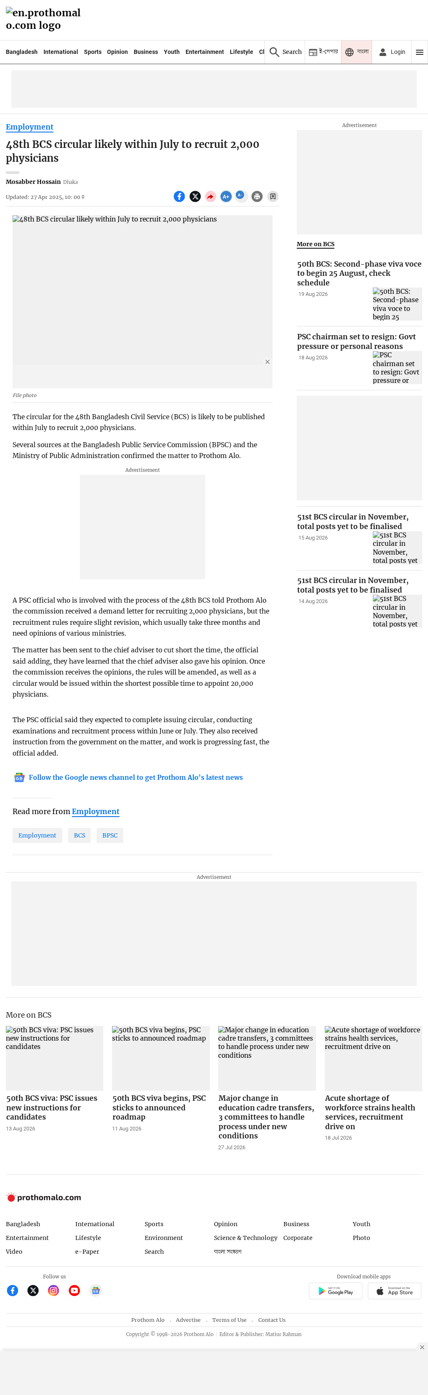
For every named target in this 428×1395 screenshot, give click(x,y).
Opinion (117, 51)
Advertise (188, 1320)
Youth (172, 51)
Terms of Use (229, 1320)
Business (146, 51)
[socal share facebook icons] (180, 201)
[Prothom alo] (46, 20)
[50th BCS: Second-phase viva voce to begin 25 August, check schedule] (397, 304)
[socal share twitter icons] (196, 201)
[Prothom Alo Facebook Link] (16, 1291)
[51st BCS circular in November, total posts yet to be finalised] (397, 547)
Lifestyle (241, 51)
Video (14, 1251)
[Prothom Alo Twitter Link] (36, 1291)
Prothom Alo (148, 1320)
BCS (79, 835)
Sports (93, 51)
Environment (164, 1238)
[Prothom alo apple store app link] (394, 1292)
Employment (30, 127)
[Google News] (95, 1291)
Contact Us (271, 1320)
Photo (361, 1238)
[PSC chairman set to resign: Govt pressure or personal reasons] (397, 367)
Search (154, 1251)
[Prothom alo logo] (43, 1200)
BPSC (109, 835)
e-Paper (87, 1251)
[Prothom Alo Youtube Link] (78, 1291)
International (60, 51)
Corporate (298, 1238)
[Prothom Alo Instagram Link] (57, 1291)
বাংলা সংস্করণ (228, 1252)
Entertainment (205, 51)
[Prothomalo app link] (335, 1292)
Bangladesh (22, 51)
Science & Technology (246, 1238)
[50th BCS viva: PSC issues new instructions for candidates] (55, 1058)
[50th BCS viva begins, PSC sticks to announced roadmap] (161, 1058)
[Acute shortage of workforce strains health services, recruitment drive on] (374, 1058)
